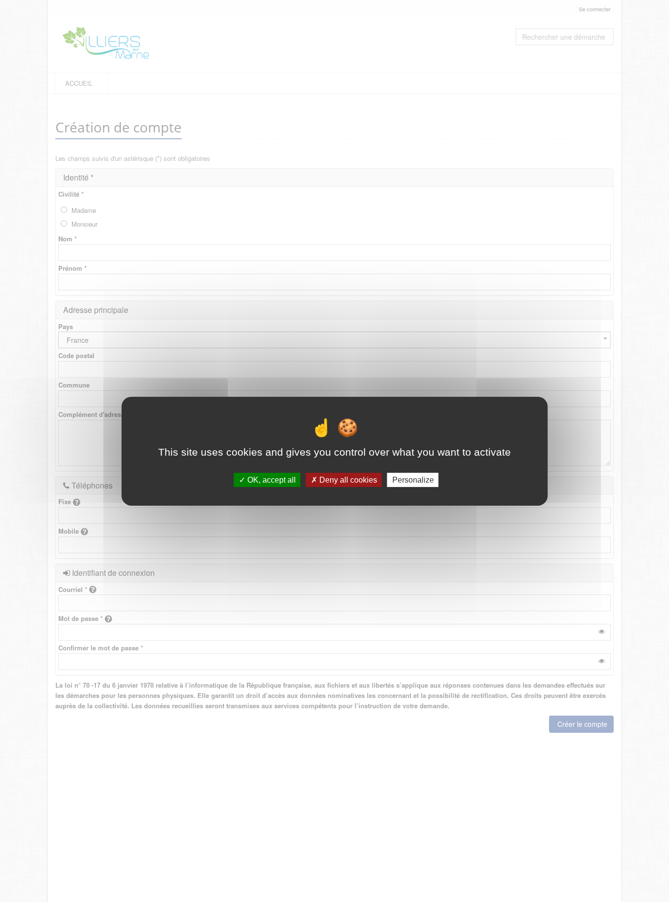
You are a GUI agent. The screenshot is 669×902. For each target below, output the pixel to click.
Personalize (413, 479)
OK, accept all (270, 479)
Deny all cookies (347, 479)
